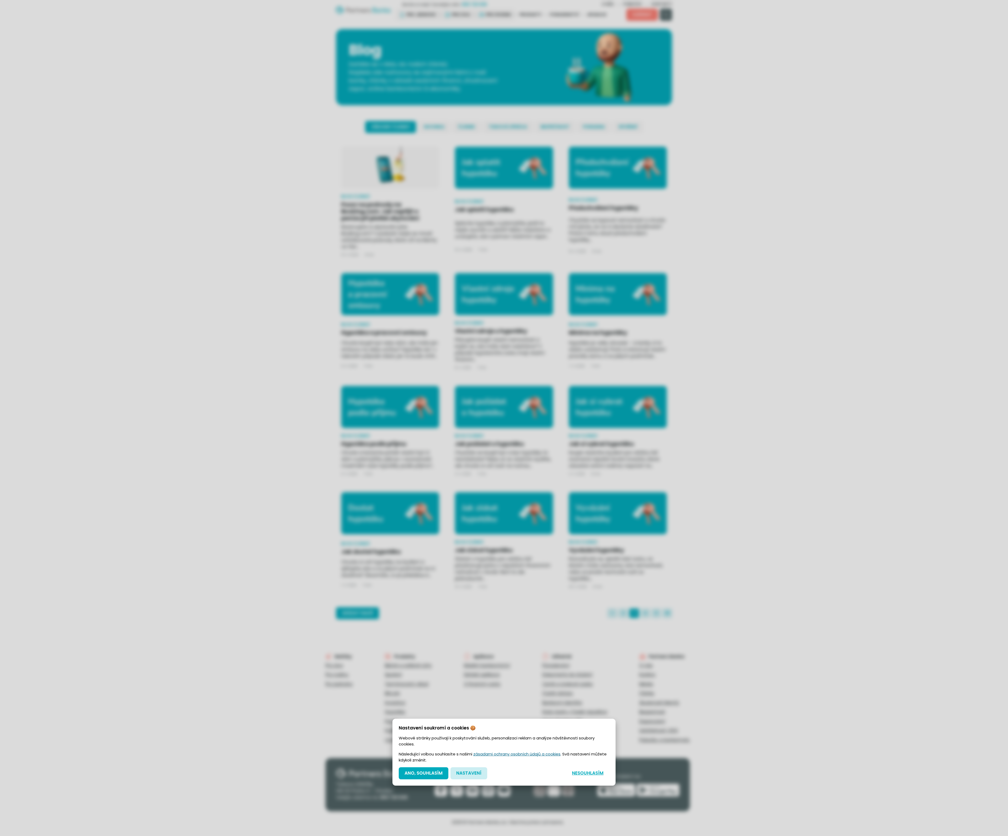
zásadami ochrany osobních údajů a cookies (516, 754)
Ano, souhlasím (424, 773)
